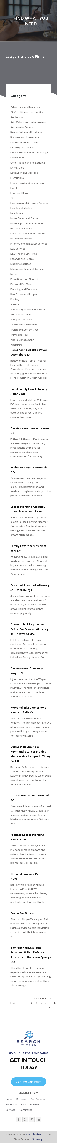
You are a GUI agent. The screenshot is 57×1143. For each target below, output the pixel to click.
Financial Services (16, 1104)
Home (9, 1099)
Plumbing (35, 1104)
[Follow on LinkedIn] (38, 1119)
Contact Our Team (28, 1082)
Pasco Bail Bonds (22, 913)
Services (10, 1110)
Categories (25, 1110)
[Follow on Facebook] (18, 1119)
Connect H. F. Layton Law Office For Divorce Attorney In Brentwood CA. (29, 629)
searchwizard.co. (36, 1134)
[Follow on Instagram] (32, 1119)
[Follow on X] (25, 1119)
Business (21, 1099)
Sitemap (37, 1139)
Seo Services (38, 1099)
